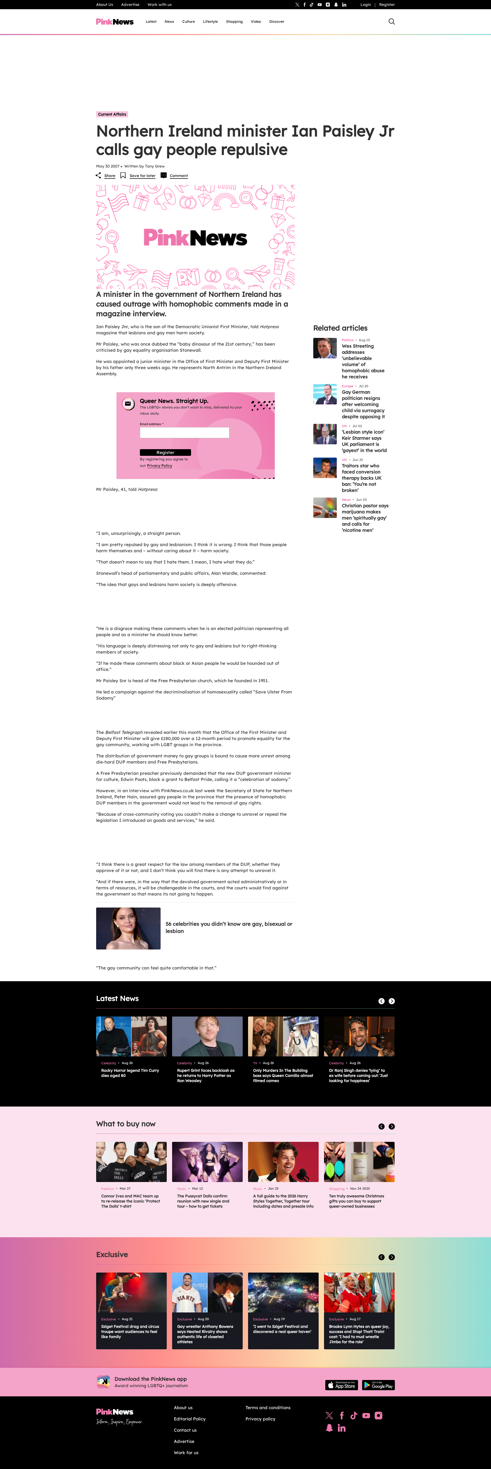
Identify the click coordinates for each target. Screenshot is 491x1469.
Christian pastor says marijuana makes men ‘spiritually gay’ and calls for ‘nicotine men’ (365, 518)
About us (183, 1407)
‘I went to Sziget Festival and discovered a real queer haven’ (282, 1329)
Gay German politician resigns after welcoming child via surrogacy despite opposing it (363, 404)
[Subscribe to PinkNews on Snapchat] (329, 1429)
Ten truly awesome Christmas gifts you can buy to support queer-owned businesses (356, 1201)
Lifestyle (210, 21)
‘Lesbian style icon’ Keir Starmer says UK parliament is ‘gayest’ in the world (364, 441)
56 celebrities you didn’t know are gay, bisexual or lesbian (229, 927)
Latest (151, 21)
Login (366, 4)
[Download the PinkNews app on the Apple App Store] (341, 1385)
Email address (158, 424)
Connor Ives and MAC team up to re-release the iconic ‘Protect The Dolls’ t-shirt (130, 1201)
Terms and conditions (268, 1407)
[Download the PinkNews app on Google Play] (378, 1385)
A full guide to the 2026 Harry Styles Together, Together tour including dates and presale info (283, 1201)
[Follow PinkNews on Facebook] (342, 1417)
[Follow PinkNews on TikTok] (354, 1417)
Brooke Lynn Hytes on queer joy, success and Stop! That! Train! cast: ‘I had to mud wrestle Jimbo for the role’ (359, 1334)
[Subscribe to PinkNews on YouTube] (366, 1417)
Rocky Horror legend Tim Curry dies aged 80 (130, 1073)
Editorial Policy (190, 1418)
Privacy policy (260, 1418)
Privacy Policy (159, 465)
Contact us (185, 1430)
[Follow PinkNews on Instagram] (378, 1417)
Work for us (186, 1452)
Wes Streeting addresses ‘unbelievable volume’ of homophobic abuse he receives (363, 361)
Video (256, 21)
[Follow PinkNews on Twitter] (329, 1417)
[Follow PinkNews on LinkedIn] (344, 5)
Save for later (142, 175)
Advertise (130, 4)
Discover (276, 21)
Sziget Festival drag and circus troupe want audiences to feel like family (130, 1331)
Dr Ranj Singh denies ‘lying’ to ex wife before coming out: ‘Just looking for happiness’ (358, 1075)
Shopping (234, 21)
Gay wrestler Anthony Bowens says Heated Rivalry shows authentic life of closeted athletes (205, 1334)
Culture (188, 21)
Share (109, 175)
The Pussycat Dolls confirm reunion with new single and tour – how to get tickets (203, 1201)
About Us (104, 4)
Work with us (160, 4)
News (169, 21)
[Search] (392, 21)
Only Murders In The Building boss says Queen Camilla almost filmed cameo (283, 1075)
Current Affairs (112, 114)
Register (387, 4)
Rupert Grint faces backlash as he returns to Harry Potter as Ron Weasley (206, 1075)
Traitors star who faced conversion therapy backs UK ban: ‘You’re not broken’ (362, 478)
